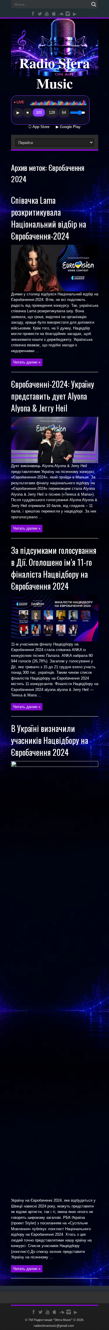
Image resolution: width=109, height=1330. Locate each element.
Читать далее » (26, 362)
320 (39, 112)
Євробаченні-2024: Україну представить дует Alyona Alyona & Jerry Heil (52, 396)
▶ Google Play (68, 126)
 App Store (38, 126)
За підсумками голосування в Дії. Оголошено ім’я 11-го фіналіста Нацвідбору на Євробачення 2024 (54, 568)
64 (64, 112)
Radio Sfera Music (54, 72)
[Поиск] (94, 4)
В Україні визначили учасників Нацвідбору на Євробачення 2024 (49, 740)
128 (52, 112)
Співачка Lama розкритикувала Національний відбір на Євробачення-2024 (48, 218)
